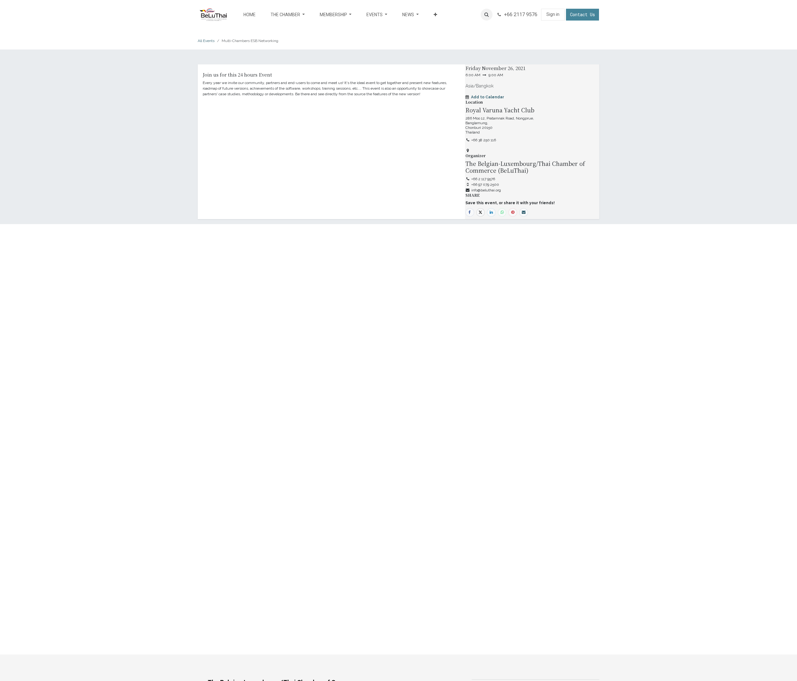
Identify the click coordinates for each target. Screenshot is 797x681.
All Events (206, 41)
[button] (487, 15)
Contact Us (582, 14)
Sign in (552, 14)
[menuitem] (249, 15)
